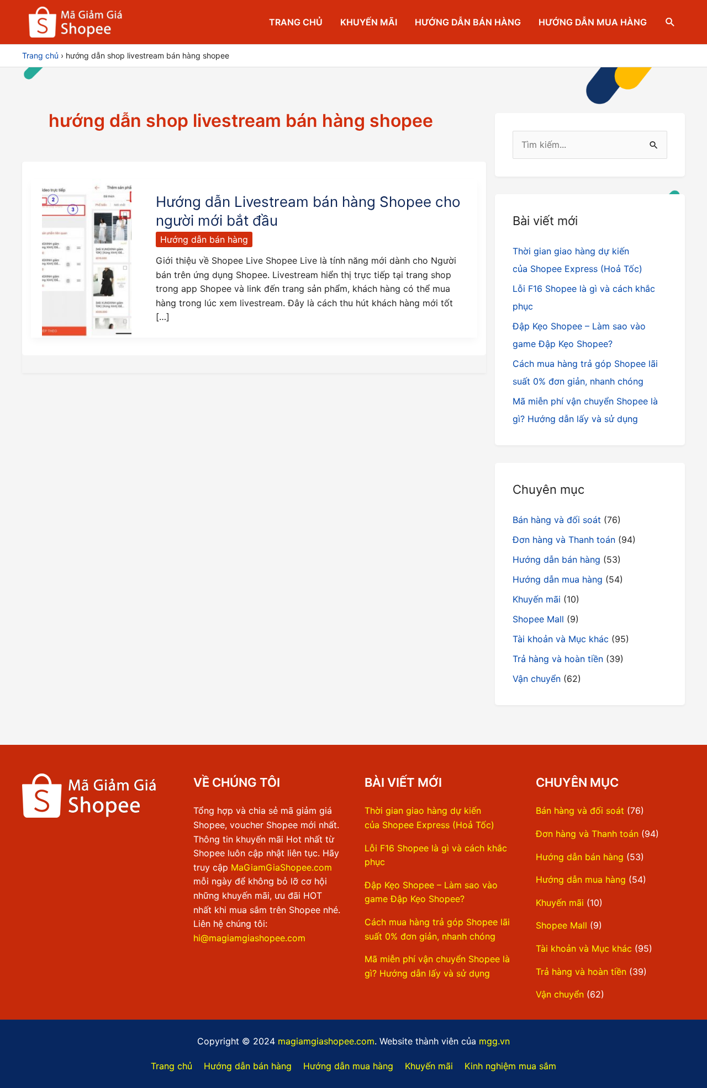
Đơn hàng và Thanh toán (564, 539)
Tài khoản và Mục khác (561, 638)
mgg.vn (494, 1041)
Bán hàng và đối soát (557, 519)
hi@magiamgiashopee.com (249, 937)
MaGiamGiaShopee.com (281, 867)
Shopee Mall (538, 619)
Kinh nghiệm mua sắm (510, 1065)
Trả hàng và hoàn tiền (558, 658)
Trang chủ (296, 22)
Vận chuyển (537, 678)
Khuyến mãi (368, 22)
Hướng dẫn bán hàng (468, 22)
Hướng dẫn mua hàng (593, 22)
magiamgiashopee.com (326, 1041)
